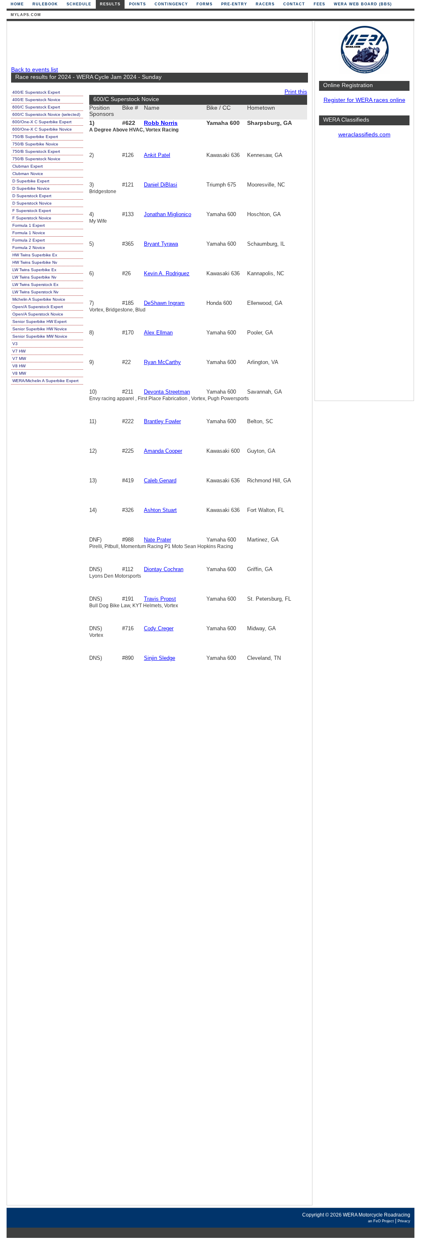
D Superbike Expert (30, 181)
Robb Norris (161, 123)
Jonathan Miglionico (167, 214)
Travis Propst (160, 599)
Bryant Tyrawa (161, 244)
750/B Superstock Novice (36, 159)
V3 (15, 343)
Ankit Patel (157, 155)
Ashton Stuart (160, 510)
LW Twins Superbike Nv (34, 277)
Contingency (171, 4)
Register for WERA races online (364, 100)
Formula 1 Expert (28, 225)
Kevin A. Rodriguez (167, 273)
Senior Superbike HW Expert (39, 321)
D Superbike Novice (31, 188)
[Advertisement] (364, 273)
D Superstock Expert (31, 196)
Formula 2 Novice (28, 247)
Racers (265, 4)
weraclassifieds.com (364, 134)
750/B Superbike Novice (35, 144)
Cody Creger (158, 628)
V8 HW (18, 366)
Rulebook (45, 4)
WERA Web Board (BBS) (363, 4)
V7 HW (18, 351)
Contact (294, 4)
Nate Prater (157, 540)
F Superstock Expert (31, 210)
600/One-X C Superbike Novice (42, 129)
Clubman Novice (27, 173)
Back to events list (34, 70)
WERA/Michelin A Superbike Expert (45, 380)
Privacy (404, 1221)
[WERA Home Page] (364, 72)
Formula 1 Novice (28, 232)
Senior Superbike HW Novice (39, 329)
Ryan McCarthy (162, 362)
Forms (205, 4)
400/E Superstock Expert (36, 92)
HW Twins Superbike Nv (34, 262)
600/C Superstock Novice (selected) (46, 114)
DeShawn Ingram (164, 303)
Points (137, 4)
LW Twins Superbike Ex (34, 269)
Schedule (79, 4)
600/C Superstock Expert (36, 107)
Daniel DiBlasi (160, 185)
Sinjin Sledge (159, 658)
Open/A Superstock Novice (37, 314)
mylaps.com (26, 15)
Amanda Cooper (163, 451)
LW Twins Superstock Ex (35, 284)
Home (17, 4)
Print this (296, 92)
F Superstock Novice (31, 218)
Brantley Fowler (162, 421)
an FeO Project (381, 1221)
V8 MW (19, 373)
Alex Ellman (158, 333)
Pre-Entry (234, 4)
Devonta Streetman (167, 392)
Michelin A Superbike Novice (38, 299)
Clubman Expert (27, 166)
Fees (319, 4)
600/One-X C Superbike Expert (42, 122)
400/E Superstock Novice (36, 99)
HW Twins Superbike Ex (34, 255)
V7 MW (19, 358)
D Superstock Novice (32, 203)
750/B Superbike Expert (35, 136)
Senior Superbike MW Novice (39, 336)
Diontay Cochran (163, 569)
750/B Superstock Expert (36, 151)
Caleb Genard (160, 480)
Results (110, 4)
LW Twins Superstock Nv (35, 292)
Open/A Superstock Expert (37, 306)
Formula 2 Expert (28, 240)
